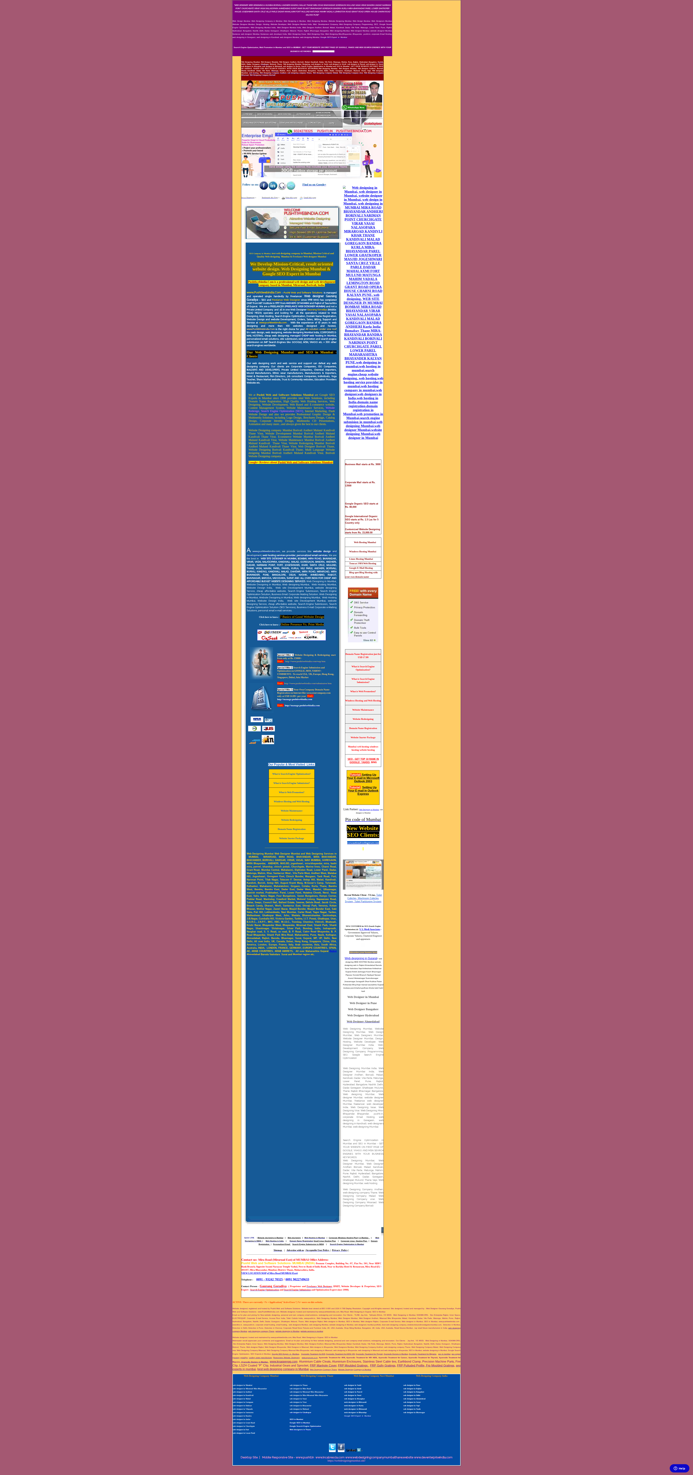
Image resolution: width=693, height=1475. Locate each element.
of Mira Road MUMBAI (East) (282, 1273)
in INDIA (320, 1244)
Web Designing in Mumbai (369, 810)
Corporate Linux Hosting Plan (354, 1241)
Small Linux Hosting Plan (325, 1241)
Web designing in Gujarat (361, 958)
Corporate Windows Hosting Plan (343, 1238)
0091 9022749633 (297, 1279)
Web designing (294, 1238)
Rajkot (333, 951)
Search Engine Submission (304, 1244)
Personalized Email (282, 1244)
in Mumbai (364, 1238)
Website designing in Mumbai (270, 1238)
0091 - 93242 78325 (269, 1279)
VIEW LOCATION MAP (253, 1273)
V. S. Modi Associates (369, 929)
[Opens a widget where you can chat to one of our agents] (679, 1468)
